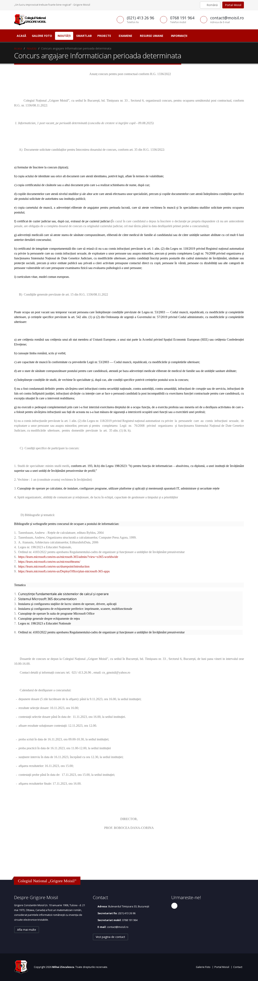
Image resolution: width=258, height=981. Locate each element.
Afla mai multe (26, 930)
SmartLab (84, 36)
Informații (179, 36)
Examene (125, 36)
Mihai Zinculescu (63, 967)
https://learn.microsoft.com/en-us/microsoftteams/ (49, 561)
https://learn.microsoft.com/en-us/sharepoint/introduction (53, 566)
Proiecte (104, 36)
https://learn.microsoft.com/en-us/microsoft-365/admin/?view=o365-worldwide (68, 557)
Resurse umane (151, 36)
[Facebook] (174, 906)
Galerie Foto (42, 36)
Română (212, 5)
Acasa (18, 48)
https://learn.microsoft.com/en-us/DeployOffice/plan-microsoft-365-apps (64, 571)
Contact (237, 967)
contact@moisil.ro (117, 927)
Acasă (21, 36)
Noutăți (64, 36)
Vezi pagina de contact (110, 937)
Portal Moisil (233, 5)
